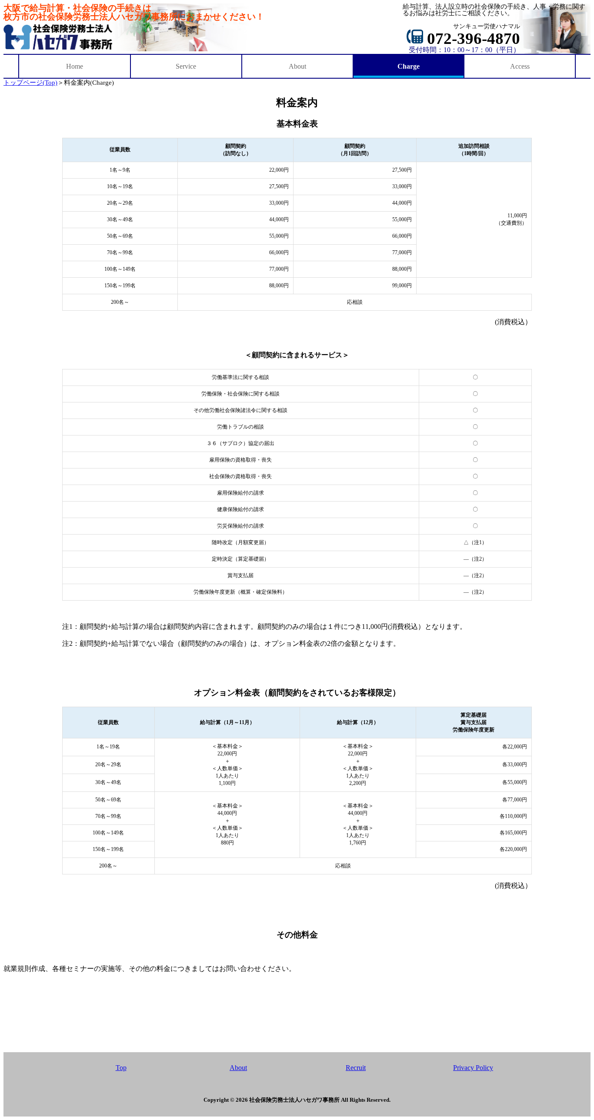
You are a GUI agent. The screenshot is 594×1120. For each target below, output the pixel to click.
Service (186, 66)
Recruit (356, 1067)
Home (74, 66)
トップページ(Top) (30, 82)
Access (520, 66)
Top (121, 1067)
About (297, 66)
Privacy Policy (473, 1067)
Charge (408, 66)
